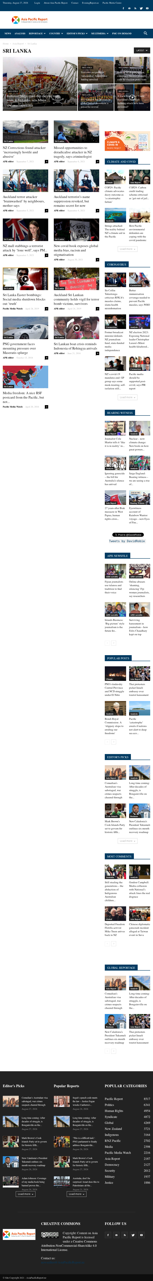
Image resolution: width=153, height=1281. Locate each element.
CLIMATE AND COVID (121, 161)
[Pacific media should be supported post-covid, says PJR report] (139, 363)
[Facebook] (123, 8)
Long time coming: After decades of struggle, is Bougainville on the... (139, 790)
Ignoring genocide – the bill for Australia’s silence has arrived (115, 479)
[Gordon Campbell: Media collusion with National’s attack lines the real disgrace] (139, 872)
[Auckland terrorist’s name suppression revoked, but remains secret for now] (76, 180)
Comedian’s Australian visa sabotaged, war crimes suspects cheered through (113, 790)
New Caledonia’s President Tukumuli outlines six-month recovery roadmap (139, 826)
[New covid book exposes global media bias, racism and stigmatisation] (76, 230)
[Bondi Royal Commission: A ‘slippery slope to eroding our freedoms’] (115, 708)
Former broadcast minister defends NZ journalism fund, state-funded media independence (114, 341)
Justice (109, 1182)
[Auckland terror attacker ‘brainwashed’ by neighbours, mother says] (25, 180)
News (8, 33)
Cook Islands (112, 816)
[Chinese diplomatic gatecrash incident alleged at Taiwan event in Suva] (139, 913)
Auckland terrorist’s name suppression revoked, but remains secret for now (72, 201)
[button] (145, 33)
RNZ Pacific (113, 1140)
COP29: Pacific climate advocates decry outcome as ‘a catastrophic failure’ (114, 195)
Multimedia (98, 33)
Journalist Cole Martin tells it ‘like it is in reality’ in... (115, 442)
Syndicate (111, 1117)
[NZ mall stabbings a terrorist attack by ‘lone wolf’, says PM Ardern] (25, 230)
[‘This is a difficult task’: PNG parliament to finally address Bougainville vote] (62, 1141)
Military (110, 1176)
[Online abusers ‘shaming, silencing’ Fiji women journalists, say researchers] (139, 571)
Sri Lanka (13, 91)
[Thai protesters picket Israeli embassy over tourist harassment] (139, 673)
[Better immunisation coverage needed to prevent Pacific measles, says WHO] (139, 280)
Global (109, 919)
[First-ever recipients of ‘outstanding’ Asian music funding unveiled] (96, 70)
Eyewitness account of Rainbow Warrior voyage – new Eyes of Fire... (139, 515)
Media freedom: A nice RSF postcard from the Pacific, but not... (23, 397)
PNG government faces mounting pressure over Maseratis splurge (19, 348)
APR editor (12, 105)
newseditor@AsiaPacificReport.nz (62, 1262)
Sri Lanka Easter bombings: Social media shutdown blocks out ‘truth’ (24, 299)
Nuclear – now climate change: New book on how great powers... (139, 444)
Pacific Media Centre (112, 2)
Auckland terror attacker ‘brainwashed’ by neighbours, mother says (24, 201)
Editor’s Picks (76, 33)
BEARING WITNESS (120, 413)
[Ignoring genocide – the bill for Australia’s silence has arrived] (115, 463)
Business (134, 816)
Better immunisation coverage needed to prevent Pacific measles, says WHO (139, 297)
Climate (109, 182)
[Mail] (129, 8)
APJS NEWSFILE (117, 556)
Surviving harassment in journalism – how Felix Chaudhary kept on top (138, 627)
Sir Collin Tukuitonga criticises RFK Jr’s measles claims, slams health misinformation (114, 299)
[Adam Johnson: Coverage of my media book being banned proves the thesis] (11, 1181)
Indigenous (112, 1134)
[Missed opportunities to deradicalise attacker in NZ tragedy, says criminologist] (76, 131)
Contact (74, 2)
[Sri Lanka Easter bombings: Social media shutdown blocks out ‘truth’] (25, 279)
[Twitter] (141, 8)
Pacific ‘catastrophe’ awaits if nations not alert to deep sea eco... (138, 726)
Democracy (112, 1164)
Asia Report (135, 182)
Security (110, 1170)
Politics (109, 1105)
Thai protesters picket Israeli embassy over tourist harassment (139, 689)
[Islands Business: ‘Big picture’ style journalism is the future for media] (115, 609)
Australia (110, 877)
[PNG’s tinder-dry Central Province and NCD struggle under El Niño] (115, 673)
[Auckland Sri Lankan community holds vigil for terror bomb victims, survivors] (76, 279)
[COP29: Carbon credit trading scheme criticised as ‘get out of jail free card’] (139, 177)
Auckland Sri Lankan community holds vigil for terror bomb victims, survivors (76, 299)
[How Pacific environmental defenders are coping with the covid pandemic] (139, 215)
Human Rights (114, 1111)
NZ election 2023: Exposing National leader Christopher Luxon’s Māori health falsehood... (139, 339)
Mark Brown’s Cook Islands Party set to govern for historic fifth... (115, 826)
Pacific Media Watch (13, 308)
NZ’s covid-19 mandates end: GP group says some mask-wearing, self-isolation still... (115, 381)
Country (54, 33)
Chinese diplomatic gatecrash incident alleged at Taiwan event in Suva (139, 929)
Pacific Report (114, 1099)
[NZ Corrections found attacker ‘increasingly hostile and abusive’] (25, 131)
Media (109, 1146)
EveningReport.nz (90, 2)
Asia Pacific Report (80, 1235)
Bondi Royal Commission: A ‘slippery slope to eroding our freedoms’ (114, 726)
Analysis (20, 33)
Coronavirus (111, 285)
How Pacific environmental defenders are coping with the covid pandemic (137, 233)
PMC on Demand (121, 33)
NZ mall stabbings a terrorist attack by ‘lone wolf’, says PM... (25, 247)
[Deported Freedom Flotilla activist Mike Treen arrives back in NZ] (115, 913)
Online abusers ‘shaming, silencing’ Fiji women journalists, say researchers (139, 589)
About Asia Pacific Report (56, 2)
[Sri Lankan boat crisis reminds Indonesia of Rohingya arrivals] (76, 328)
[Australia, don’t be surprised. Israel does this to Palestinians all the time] (62, 1181)
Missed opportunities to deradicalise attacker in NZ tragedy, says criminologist (73, 152)
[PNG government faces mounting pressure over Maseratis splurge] (25, 328)
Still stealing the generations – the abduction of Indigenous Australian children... (114, 891)
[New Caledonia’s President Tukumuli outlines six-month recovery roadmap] (139, 810)
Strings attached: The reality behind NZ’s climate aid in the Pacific (115, 231)
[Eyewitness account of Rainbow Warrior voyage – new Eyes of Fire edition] (139, 497)
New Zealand (113, 1128)
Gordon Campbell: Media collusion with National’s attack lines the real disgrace (139, 889)
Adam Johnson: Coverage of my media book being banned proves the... (34, 1182)
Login (37, 2)
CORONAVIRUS (116, 264)
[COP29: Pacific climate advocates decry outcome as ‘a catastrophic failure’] (115, 177)
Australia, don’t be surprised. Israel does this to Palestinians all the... (86, 1182)
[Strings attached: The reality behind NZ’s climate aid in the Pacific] (115, 215)
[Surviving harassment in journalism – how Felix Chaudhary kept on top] (139, 609)
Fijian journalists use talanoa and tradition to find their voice (114, 587)
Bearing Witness (137, 503)
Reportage (36, 33)
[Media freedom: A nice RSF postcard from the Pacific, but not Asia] (25, 377)
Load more (126, 249)
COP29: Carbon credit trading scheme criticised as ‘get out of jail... (139, 193)
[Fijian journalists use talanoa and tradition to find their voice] (115, 571)
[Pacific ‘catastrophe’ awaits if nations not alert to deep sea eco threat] (139, 708)
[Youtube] (147, 8)
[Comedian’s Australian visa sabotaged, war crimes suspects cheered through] (115, 772)
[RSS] (135, 8)
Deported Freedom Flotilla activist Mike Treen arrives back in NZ (115, 929)
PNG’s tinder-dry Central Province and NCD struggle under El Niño (114, 689)
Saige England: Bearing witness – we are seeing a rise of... (139, 479)
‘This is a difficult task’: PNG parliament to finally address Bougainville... (85, 1141)
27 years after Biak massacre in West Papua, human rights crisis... (115, 513)
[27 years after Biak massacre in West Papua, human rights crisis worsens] (115, 497)
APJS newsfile (112, 576)
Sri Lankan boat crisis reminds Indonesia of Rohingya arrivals (75, 346)
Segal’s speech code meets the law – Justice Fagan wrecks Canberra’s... (85, 1101)
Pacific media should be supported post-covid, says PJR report (137, 381)
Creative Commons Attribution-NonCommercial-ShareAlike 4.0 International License (69, 1245)
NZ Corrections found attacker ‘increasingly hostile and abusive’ (24, 152)
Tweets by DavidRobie (127, 541)
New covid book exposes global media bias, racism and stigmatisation (76, 250)
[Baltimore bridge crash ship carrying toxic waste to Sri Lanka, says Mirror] (40, 88)
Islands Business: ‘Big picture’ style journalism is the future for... (114, 625)
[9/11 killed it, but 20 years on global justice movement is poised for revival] (96, 97)
